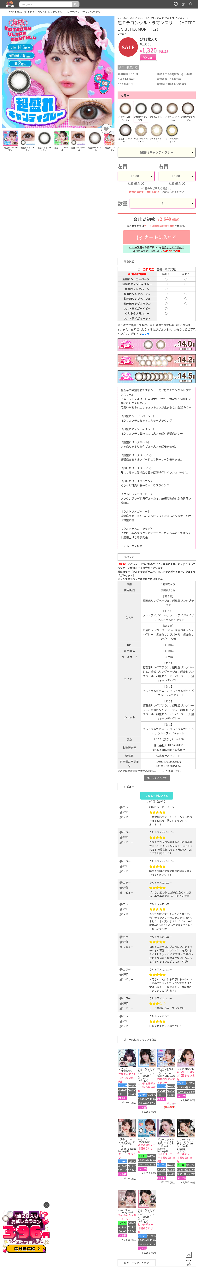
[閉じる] (46, 1205)
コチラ (145, 334)
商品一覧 (22, 12)
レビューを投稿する (156, 795)
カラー (125, 95)
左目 (123, 166)
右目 (164, 166)
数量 (123, 203)
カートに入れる (160, 237)
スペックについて (157, 778)
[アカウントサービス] (190, 4)
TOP (11, 12)
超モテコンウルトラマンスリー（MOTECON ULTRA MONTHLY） (65, 12)
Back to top (188, 1262)
